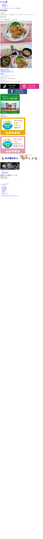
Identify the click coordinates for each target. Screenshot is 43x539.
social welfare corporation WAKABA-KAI (8, 195)
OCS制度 (3, 190)
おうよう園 (3, 2)
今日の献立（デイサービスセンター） (10, 8)
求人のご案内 (4, 189)
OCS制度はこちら (3, 80)
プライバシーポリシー (5, 171)
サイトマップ (4, 173)
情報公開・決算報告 (5, 172)
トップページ (2, 8)
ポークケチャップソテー (5, 70)
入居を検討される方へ (5, 5)
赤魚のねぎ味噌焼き (4, 69)
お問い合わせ (4, 6)
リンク (3, 192)
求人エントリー (2, 83)
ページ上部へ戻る (3, 184)
